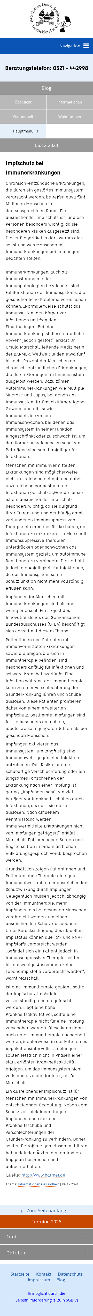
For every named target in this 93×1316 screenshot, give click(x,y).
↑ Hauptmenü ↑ (23, 131)
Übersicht (23, 102)
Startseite (20, 1274)
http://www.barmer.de (43, 1175)
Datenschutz (70, 1274)
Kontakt (43, 1274)
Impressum (39, 1280)
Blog (61, 1280)
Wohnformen (69, 116)
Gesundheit (23, 116)
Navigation (69, 46)
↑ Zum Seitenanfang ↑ (46, 1211)
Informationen (69, 102)
